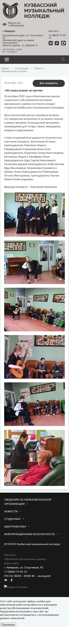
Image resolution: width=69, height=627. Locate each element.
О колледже (21, 68)
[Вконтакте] (6, 580)
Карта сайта (11, 563)
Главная (5, 68)
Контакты (10, 555)
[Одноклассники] (13, 580)
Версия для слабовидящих (16, 24)
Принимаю (8, 624)
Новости (38, 68)
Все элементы (49, 83)
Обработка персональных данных (25, 559)
